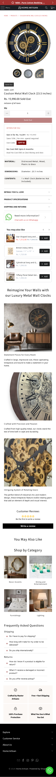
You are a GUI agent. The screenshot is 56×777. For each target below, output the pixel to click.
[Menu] (1, 7)
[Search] (46, 7)
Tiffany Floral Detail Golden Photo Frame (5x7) (27, 275)
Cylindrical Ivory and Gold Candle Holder (27, 262)
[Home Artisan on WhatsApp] (37, 760)
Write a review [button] (28, 526)
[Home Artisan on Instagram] (28, 760)
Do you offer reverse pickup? (22, 679)
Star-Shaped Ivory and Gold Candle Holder (27, 236)
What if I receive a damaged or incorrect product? (27, 671)
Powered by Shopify (38, 768)
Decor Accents (15, 569)
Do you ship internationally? (21, 650)
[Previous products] (43, 230)
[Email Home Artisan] (19, 760)
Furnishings (15, 603)
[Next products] (49, 230)
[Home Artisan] (28, 7)
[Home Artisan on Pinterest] (33, 760)
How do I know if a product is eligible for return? (27, 663)
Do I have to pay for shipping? (22, 636)
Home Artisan (22, 768)
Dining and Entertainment (40, 570)
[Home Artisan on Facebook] (23, 760)
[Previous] (6, 43)
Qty (5, 108)
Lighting (40, 603)
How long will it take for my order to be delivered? (26, 643)
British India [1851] (24, 248)
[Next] (50, 43)
